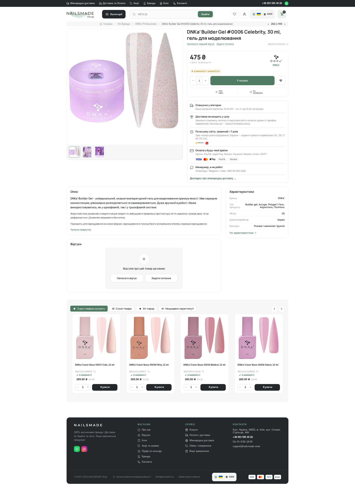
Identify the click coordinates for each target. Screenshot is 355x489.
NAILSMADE (88, 425)
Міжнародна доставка (82, 3)
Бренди (151, 3)
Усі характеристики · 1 (242, 232)
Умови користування (189, 477)
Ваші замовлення (199, 451)
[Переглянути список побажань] (234, 14)
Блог (166, 3)
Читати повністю (80, 229)
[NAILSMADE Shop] (82, 14)
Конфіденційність (164, 477)
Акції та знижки (150, 446)
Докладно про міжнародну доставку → (213, 178)
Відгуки (146, 435)
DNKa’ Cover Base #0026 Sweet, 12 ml (203, 365)
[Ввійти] (244, 14)
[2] (87, 152)
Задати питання (225, 44)
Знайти (205, 14)
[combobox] (167, 14)
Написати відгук (127, 278)
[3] (99, 152)
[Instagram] (84, 449)
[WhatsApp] (286, 3)
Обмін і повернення (200, 446)
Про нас (146, 429)
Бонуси (194, 429)
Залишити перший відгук (200, 44)
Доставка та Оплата (114, 3)
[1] (74, 152)
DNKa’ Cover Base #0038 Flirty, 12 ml (94, 365)
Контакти (182, 3)
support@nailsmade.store (246, 446)
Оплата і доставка (200, 435)
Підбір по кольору (152, 451)
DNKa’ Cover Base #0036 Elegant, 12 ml (259, 365)
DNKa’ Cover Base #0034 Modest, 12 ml (150, 365)
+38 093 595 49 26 (272, 3)
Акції (136, 3)
